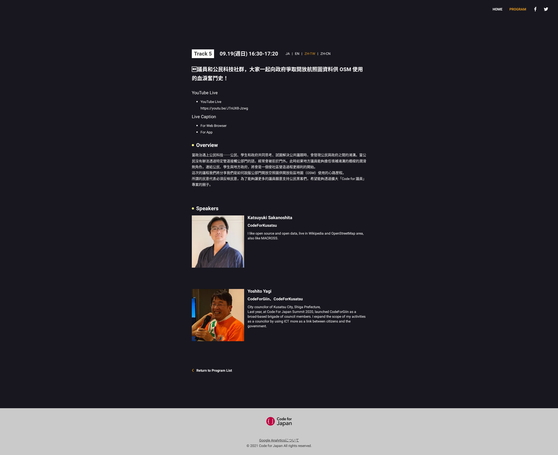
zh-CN (325, 54)
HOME (497, 9)
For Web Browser (213, 126)
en (297, 54)
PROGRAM (517, 9)
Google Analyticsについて (279, 440)
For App (207, 132)
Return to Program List (214, 370)
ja (288, 54)
